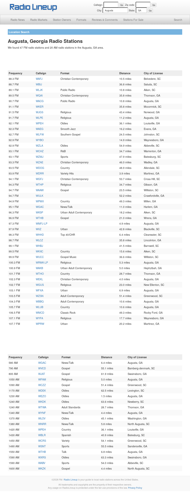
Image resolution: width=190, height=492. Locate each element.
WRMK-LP (42, 262)
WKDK (42, 401)
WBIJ (39, 84)
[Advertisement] (95, 60)
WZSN (39, 296)
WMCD (40, 312)
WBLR (42, 435)
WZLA (39, 145)
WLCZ (39, 240)
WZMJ (39, 156)
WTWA (42, 407)
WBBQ (40, 301)
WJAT (41, 374)
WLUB (39, 307)
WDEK (42, 390)
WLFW (40, 134)
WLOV (41, 418)
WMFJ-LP (41, 223)
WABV (41, 463)
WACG (40, 101)
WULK (39, 195)
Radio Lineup (71, 479)
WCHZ (40, 151)
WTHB (39, 218)
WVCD (42, 368)
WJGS (39, 112)
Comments (105, 20)
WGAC (40, 207)
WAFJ (39, 79)
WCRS (42, 440)
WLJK (39, 90)
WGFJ (39, 179)
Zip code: (130, 4)
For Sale (133, 20)
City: (99, 10)
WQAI (39, 95)
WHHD (40, 234)
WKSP (39, 212)
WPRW (40, 324)
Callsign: (98, 4)
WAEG (39, 129)
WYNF (42, 413)
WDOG (40, 168)
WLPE (39, 118)
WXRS (42, 457)
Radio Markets (38, 20)
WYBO (40, 140)
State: (132, 10)
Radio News (18, 20)
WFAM (42, 379)
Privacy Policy (135, 487)
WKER (39, 106)
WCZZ (42, 385)
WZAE (39, 162)
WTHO (40, 273)
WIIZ (38, 229)
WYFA (39, 318)
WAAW (40, 190)
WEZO (42, 396)
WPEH (39, 123)
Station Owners (62, 20)
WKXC (39, 251)
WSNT (42, 446)
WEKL (39, 279)
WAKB (39, 268)
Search (178, 20)
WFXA (39, 290)
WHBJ (39, 246)
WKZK (42, 468)
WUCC (40, 257)
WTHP (39, 184)
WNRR (42, 424)
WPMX (40, 201)
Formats (81, 20)
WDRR (40, 173)
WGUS (40, 285)
